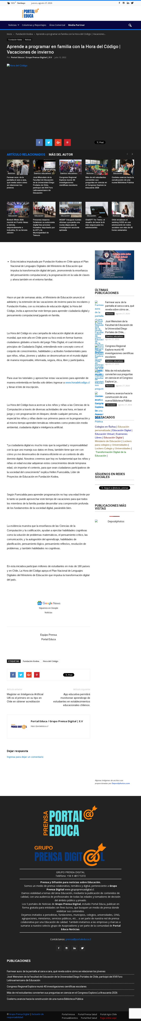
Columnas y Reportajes (34, 25)
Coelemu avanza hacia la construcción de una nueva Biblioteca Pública (123, 180)
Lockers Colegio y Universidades (113, 448)
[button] (130, 25)
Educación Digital (121, 430)
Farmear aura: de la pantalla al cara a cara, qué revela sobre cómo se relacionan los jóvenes (17, 182)
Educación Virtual (104, 434)
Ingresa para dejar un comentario (25, 756)
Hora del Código (50, 661)
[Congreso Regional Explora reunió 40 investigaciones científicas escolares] (70, 167)
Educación (117, 173)
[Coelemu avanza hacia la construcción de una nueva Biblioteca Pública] (123, 167)
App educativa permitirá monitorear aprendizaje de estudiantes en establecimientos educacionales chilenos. (71, 700)
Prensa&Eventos (70, 1018)
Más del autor (61, 154)
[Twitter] (132, 3)
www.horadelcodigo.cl (77, 382)
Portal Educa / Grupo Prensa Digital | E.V (31, 57)
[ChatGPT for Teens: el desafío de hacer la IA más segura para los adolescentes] (96, 209)
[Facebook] (119, 3)
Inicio (9, 34)
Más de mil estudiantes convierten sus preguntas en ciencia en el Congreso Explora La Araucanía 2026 (96, 182)
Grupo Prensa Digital (19, 1014)
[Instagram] (124, 3)
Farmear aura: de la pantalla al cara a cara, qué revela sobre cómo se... (119, 306)
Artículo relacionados (26, 154)
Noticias (12, 25)
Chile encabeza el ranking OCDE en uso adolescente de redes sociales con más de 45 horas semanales (122, 225)
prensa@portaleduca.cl (78, 939)
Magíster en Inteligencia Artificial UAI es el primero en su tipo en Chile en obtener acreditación (25, 698)
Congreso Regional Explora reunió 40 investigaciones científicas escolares (46, 986)
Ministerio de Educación (108, 441)
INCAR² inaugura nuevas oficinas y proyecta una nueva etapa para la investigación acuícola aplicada (70, 225)
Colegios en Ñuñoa (105, 426)
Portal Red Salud (89, 1018)
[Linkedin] (128, 3)
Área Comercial (57, 25)
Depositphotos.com (121, 783)
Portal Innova (68, 1014)
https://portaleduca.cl (39, 726)
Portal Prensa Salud (87, 1014)
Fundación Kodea (15, 39)
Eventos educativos (42, 173)
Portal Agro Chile (108, 1014)
